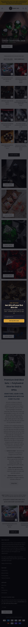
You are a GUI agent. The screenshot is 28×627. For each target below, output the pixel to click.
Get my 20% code (14, 320)
